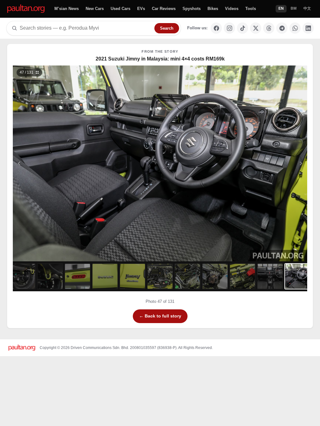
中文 (307, 8)
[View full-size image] (300, 72)
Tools (250, 8)
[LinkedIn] (308, 28)
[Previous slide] (50, 163)
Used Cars (120, 8)
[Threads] (268, 28)
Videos (231, 8)
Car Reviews (164, 8)
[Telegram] (282, 28)
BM (294, 8)
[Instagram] (229, 28)
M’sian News (66, 8)
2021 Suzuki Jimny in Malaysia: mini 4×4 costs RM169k (160, 58)
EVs (141, 8)
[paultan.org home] (26, 9)
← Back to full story (160, 315)
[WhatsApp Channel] (295, 28)
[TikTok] (242, 28)
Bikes (213, 8)
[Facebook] (216, 28)
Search (166, 28)
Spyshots (191, 8)
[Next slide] (271, 163)
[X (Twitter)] (255, 28)
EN (281, 8)
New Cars (95, 8)
